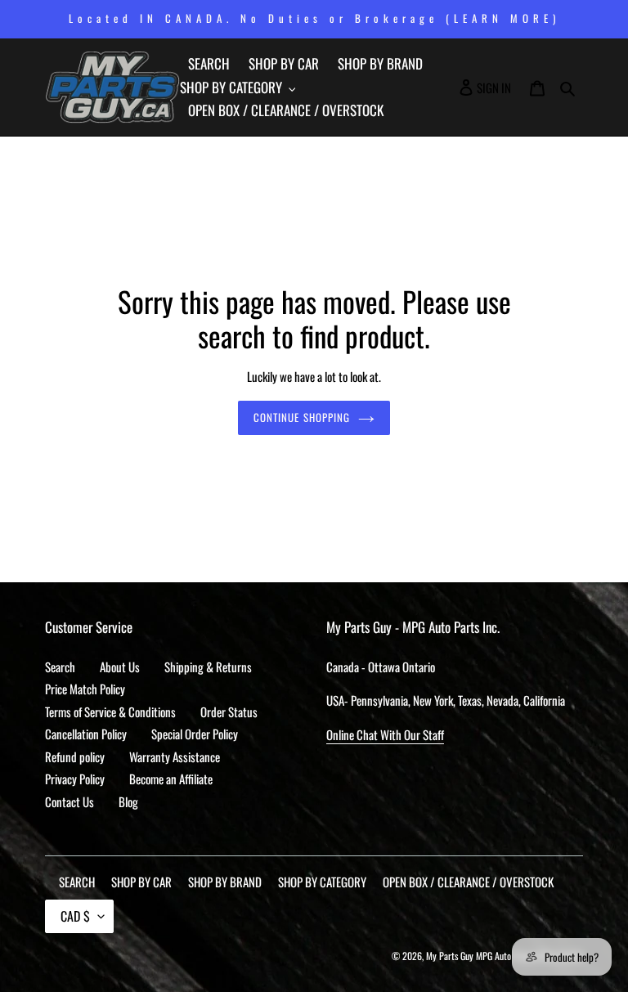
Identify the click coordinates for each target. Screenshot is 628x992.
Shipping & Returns (208, 667)
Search (60, 667)
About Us (120, 667)
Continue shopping (301, 417)
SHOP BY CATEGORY (322, 882)
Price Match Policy (85, 689)
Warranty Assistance (174, 756)
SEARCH (77, 882)
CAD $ (75, 916)
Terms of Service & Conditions (110, 711)
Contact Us (69, 801)
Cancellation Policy (86, 734)
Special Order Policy (194, 734)
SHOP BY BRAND (225, 882)
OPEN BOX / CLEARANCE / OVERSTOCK (468, 882)
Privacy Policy (75, 779)
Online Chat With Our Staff (385, 734)
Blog (128, 801)
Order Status (229, 711)
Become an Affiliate (171, 779)
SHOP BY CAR (141, 882)
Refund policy (75, 756)
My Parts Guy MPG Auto (468, 956)
